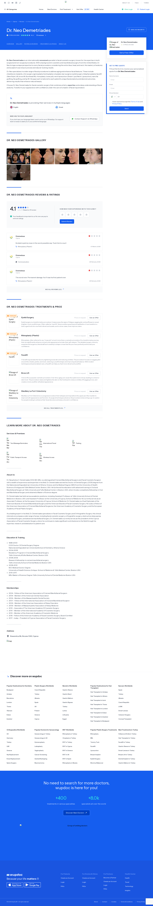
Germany (10, 738)
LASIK (120, 706)
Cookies (113, 901)
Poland (37, 711)
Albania (37, 698)
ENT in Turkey (67, 742)
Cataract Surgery (124, 715)
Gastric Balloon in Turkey (126, 763)
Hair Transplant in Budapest (99, 721)
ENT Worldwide (68, 730)
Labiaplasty (38, 746)
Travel (127, 882)
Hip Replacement (13, 755)
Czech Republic (40, 690)
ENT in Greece (68, 750)
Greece (37, 715)
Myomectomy (39, 763)
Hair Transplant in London (99, 709)
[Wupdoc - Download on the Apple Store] (15, 885)
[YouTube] (12, 3)
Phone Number (114, 93)
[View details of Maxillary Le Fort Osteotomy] (15, 395)
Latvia (65, 711)
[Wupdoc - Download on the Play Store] (32, 885)
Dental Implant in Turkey (126, 759)
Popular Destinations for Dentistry (19, 686)
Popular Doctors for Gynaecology (47, 730)
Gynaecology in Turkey (42, 734)
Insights (127, 890)
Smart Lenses (123, 711)
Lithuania (66, 715)
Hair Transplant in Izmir (98, 700)
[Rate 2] (68, 214)
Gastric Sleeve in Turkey (126, 746)
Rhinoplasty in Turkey (70, 734)
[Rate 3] (74, 214)
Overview (10, 44)
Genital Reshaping (41, 759)
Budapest (10, 690)
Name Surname (114, 76)
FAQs (62, 886)
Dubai (9, 715)
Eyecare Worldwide (125, 686)
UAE (8, 746)
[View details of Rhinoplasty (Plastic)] (15, 340)
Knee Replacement (13, 759)
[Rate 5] (86, 214)
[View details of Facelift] (15, 359)
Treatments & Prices (48, 44)
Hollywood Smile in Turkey (127, 734)
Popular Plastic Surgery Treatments (103, 730)
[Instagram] (9, 3)
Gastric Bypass (68, 702)
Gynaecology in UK (41, 738)
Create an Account (67, 878)
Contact (104, 901)
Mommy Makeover (96, 763)
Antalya (9, 694)
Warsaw (9, 711)
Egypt (65, 719)
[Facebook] (5, 3)
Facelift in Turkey (124, 742)
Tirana (9, 706)
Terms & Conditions (127, 901)
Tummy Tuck (94, 742)
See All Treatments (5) (53, 408)
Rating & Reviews (31, 44)
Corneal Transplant (124, 719)
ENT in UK (66, 755)
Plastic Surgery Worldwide (44, 686)
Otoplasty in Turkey (69, 738)
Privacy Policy (117, 104)
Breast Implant (95, 755)
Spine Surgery (11, 763)
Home (41, 9)
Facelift (24, 355)
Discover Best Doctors (75, 813)
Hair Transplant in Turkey (126, 738)
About (96, 901)
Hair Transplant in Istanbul (99, 717)
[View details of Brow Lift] (15, 377)
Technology (129, 886)
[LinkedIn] (16, 3)
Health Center (99, 9)
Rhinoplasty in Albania (70, 763)
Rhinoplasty (94, 734)
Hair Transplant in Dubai (98, 713)
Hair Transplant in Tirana (98, 704)
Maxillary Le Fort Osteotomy (33, 391)
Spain (36, 702)
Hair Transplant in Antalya (99, 692)
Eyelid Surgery (27, 317)
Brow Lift (25, 373)
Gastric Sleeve (68, 690)
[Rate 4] (80, 214)
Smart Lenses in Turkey (126, 750)
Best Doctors (52, 9)
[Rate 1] (62, 214)
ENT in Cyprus (67, 746)
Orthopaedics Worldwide (16, 730)
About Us (62, 44)
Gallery (19, 44)
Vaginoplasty (39, 750)
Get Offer (82, 9)
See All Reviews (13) (53, 289)
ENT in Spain (67, 759)
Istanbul (9, 719)
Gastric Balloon (68, 698)
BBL (91, 738)
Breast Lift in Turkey (125, 755)
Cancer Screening (41, 755)
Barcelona (10, 698)
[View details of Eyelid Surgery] (15, 322)
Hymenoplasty (40, 742)
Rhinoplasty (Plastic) (30, 335)
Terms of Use (135, 102)
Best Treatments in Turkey (128, 730)
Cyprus (37, 719)
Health (127, 878)
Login (63, 882)
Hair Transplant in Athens (98, 696)
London (9, 702)
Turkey (37, 694)
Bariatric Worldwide (70, 686)
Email (111, 84)
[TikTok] (20, 3)
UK (36, 706)
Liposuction (94, 750)
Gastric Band (67, 694)
